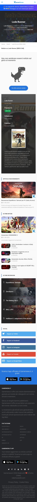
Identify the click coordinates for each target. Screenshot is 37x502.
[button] (11, 379)
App (21, 440)
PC (2, 437)
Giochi (21, 426)
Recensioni (23, 429)
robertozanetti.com (18, 478)
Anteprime (23, 434)
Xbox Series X (5, 429)
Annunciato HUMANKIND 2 (9, 235)
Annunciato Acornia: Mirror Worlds (21, 259)
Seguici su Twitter (12, 334)
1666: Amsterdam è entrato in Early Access (22, 245)
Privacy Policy (13, 482)
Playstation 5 (5, 426)
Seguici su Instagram (13, 347)
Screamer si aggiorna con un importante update (20, 252)
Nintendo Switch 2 (7, 432)
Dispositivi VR (5, 443)
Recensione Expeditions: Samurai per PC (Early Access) (18, 200)
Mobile (3, 440)
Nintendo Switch (6, 434)
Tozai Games (8, 118)
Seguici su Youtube (12, 354)
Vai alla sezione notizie (19, 88)
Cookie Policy (24, 482)
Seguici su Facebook (13, 340)
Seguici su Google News (14, 361)
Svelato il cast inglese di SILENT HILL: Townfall (22, 266)
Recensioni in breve (25, 432)
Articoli (22, 437)
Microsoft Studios (9, 126)
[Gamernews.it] (18, 2)
